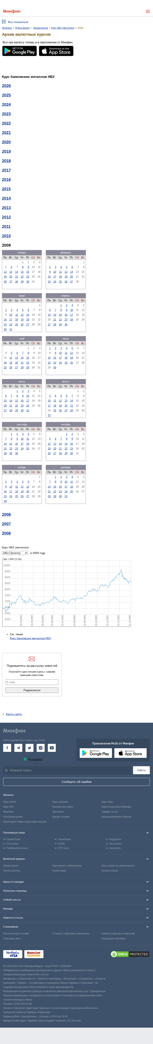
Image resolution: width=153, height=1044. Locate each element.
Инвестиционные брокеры (116, 806)
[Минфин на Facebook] (7, 748)
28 (16, 281)
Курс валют (9, 801)
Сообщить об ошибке (77, 781)
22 (22, 276)
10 (54, 271)
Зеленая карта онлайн (16, 933)
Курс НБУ (8, 806)
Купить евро (59, 870)
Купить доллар (11, 870)
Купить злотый (109, 870)
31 (10, 329)
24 (54, 281)
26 (5, 281)
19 (5, 276)
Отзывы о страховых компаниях (70, 933)
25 (60, 281)
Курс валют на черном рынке (117, 865)
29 (22, 281)
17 (54, 276)
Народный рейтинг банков (116, 816)
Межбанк (8, 811)
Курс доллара (60, 801)
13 (10, 271)
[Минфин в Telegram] (18, 748)
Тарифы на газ (109, 811)
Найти (141, 770)
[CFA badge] (54, 955)
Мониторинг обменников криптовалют (25, 821)
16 (27, 271)
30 (27, 281)
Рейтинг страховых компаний (118, 933)
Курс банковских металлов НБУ (30, 638)
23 (27, 276)
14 (16, 271)
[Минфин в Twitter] (29, 748)
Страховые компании (113, 938)
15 (22, 271)
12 (5, 271)
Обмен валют (11, 865)
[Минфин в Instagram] (41, 748)
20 (10, 276)
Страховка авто (12, 938)
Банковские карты (62, 806)
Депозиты (58, 811)
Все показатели (18, 22)
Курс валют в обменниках (67, 865)
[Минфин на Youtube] (52, 748)
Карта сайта (14, 714)
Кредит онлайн (61, 816)
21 (16, 276)
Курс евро (107, 801)
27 (10, 281)
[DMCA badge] (130, 954)
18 (60, 276)
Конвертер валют (13, 816)
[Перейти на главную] (11, 11)
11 (60, 271)
